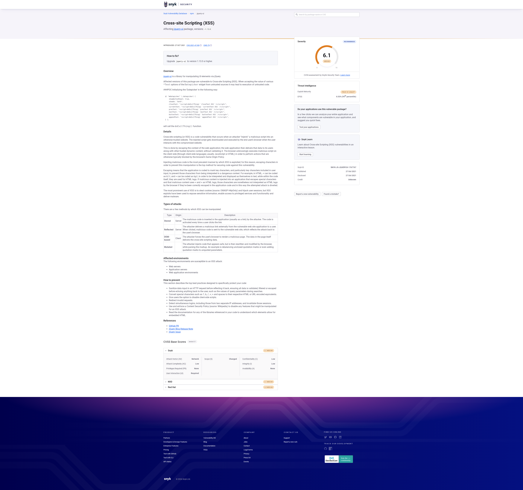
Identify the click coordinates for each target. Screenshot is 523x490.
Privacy (246, 454)
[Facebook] (335, 438)
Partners (166, 438)
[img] (200, 45)
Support (287, 438)
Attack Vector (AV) (174, 359)
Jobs (245, 442)
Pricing (166, 450)
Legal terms (248, 450)
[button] (221, 350)
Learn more (345, 75)
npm (192, 13)
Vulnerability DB (209, 438)
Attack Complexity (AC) (176, 364)
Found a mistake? (331, 194)
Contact (247, 446)
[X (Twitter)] (325, 438)
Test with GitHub (169, 454)
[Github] (325, 449)
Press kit (247, 458)
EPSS (300, 96)
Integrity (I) (247, 364)
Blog (205, 442)
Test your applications (309, 127)
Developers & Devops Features (175, 442)
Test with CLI (168, 458)
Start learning (305, 154)
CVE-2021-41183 (193, 45)
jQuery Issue (175, 332)
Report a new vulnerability (307, 194)
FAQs (205, 450)
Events (246, 462)
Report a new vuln (290, 442)
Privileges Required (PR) (176, 368)
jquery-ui (178, 29)
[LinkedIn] (340, 438)
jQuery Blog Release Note (181, 329)
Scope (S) (208, 359)
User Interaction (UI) (174, 373)
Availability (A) (248, 368)
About (246, 438)
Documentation (209, 446)
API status (167, 462)
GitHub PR (174, 326)
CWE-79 (206, 45)
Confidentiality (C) (250, 359)
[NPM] (330, 449)
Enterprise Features (170, 446)
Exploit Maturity (304, 91)
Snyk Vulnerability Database (175, 13)
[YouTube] (330, 438)
